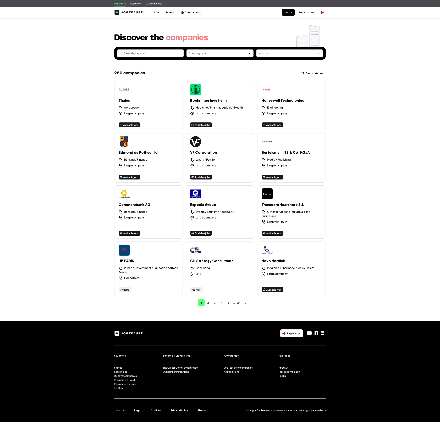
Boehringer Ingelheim (208, 100)
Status (120, 410)
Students (120, 3)
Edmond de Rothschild (138, 152)
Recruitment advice (125, 384)
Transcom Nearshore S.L (283, 204)
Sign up (118, 367)
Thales (124, 100)
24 (238, 302)
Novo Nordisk (273, 260)
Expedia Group (203, 204)
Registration (307, 12)
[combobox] (219, 53)
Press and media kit (289, 371)
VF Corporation (203, 152)
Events (170, 12)
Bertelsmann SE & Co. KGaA (286, 152)
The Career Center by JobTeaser (181, 367)
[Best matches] (312, 73)
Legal (137, 410)
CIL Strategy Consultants (211, 260)
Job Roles (119, 388)
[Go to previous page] (194, 302)
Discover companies (125, 375)
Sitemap (203, 410)
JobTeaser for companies (238, 367)
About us (284, 367)
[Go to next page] (245, 302)
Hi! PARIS (126, 260)
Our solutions (231, 371)
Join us (282, 375)
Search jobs (120, 371)
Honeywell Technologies (283, 100)
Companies (192, 12)
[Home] (128, 12)
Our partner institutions (176, 371)
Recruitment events (125, 379)
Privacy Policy (179, 410)
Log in (288, 12)
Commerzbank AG (134, 204)
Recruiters (136, 3)
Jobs (157, 12)
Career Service (154, 3)
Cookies (156, 410)
